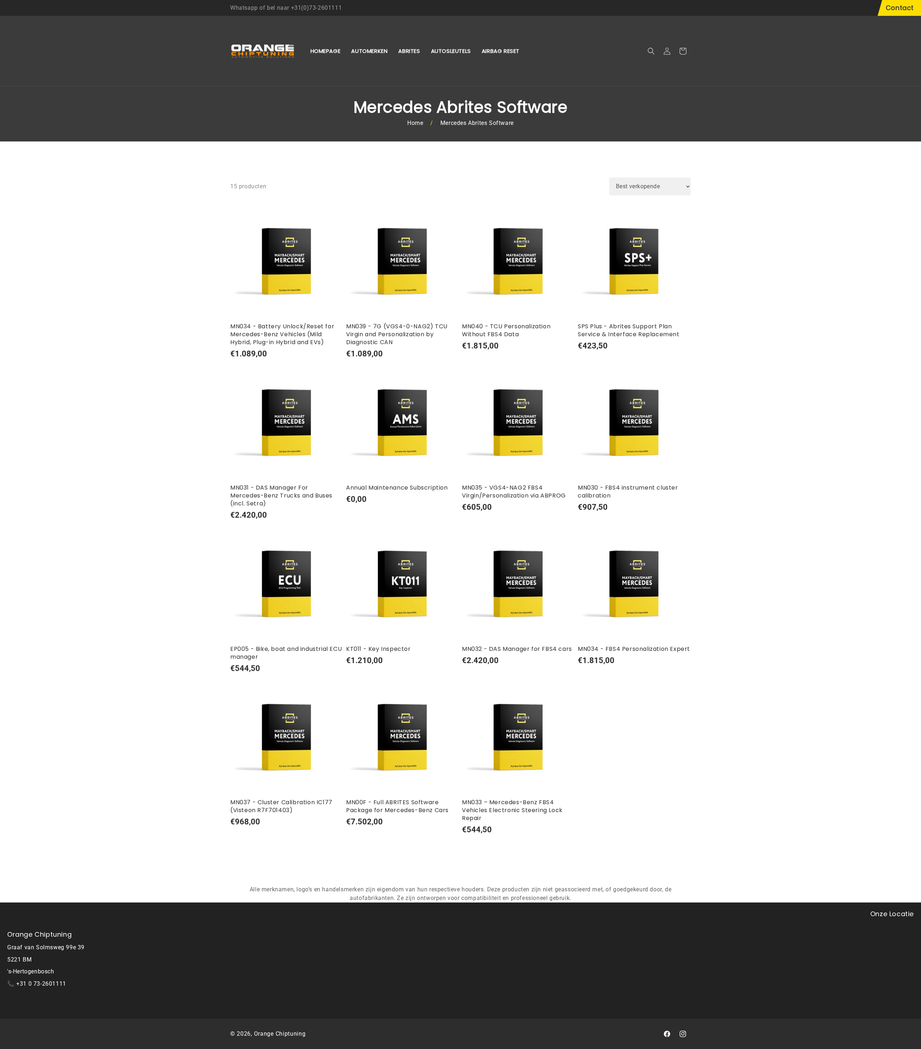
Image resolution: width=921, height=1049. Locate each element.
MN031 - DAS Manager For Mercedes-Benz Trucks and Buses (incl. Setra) (281, 496)
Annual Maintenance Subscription (397, 488)
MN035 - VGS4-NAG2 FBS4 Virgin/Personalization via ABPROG (514, 492)
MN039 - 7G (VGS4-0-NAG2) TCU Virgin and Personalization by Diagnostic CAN (397, 334)
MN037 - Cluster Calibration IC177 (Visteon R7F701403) (281, 806)
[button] (651, 51)
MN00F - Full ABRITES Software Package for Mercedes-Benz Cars (397, 806)
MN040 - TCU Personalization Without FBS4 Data (506, 330)
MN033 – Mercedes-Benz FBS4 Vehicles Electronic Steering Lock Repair (512, 810)
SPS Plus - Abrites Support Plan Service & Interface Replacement (629, 330)
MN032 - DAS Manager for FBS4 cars (517, 649)
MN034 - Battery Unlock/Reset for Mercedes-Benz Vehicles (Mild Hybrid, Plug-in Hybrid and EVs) (282, 334)
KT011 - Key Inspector (378, 649)
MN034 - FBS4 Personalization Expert (634, 649)
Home (415, 123)
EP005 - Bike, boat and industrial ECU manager (286, 653)
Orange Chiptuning (280, 1033)
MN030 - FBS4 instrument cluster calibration (628, 492)
